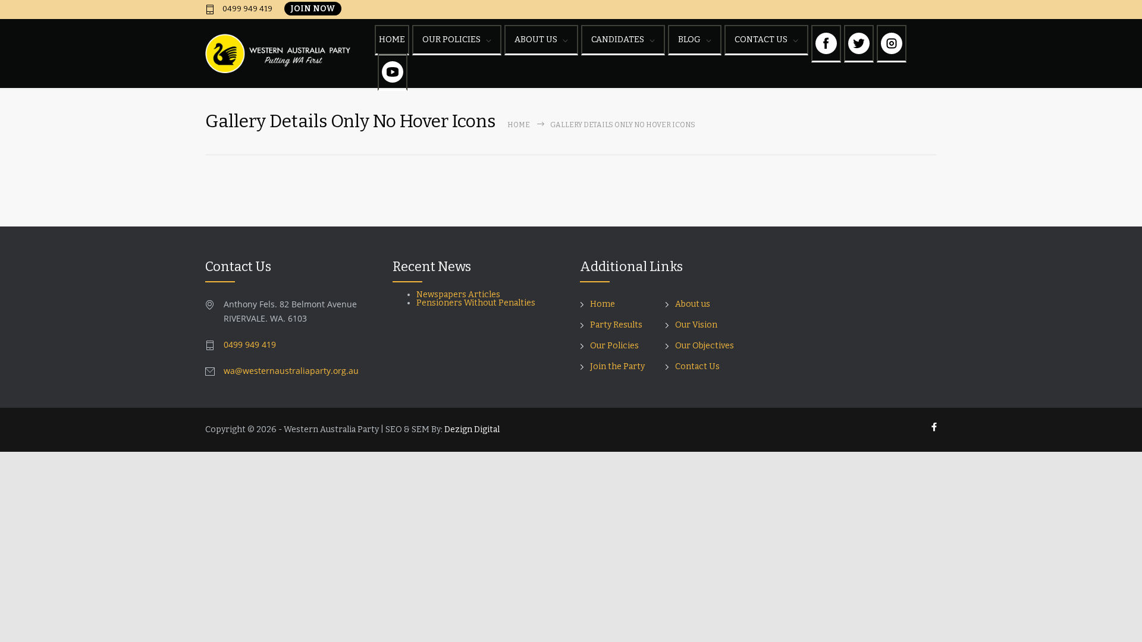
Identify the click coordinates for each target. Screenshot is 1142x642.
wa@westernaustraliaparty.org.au (291, 370)
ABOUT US (535, 39)
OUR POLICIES (451, 39)
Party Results (616, 325)
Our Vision (696, 325)
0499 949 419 (246, 9)
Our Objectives (704, 346)
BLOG (689, 39)
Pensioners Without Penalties (476, 303)
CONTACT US (761, 39)
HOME (392, 39)
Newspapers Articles (458, 294)
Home (518, 125)
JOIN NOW (312, 9)
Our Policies (614, 346)
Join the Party (617, 366)
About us (692, 304)
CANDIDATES (617, 39)
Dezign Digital (472, 429)
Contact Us (697, 366)
